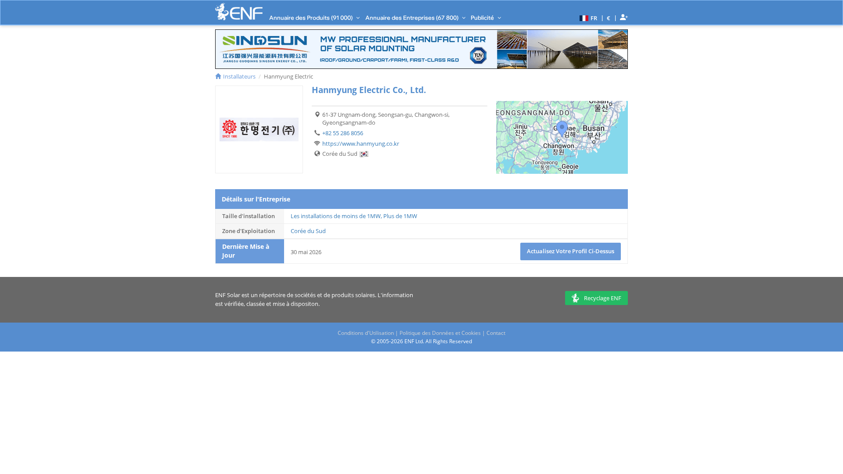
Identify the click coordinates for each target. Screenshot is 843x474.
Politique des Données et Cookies (440, 333)
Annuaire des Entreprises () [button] (412, 17)
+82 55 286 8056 (342, 133)
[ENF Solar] (239, 12)
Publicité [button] (483, 17)
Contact (495, 333)
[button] (587, 17)
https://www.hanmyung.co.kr (360, 143)
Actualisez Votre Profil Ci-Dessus (570, 251)
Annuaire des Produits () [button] (311, 17)
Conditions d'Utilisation (366, 333)
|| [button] (609, 18)
